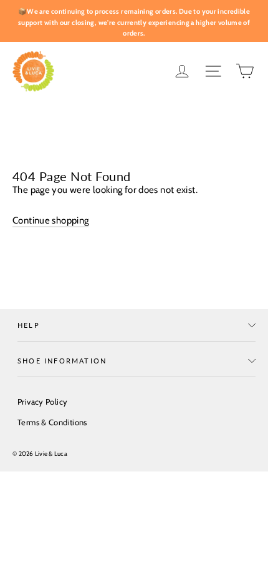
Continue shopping (50, 220)
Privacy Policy (42, 402)
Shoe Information (62, 361)
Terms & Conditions (52, 422)
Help (28, 325)
